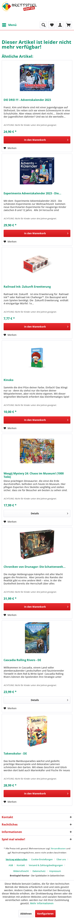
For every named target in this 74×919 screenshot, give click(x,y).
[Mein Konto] (60, 24)
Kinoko (8, 380)
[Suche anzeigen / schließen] (43, 24)
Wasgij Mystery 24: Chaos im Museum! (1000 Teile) (34, 475)
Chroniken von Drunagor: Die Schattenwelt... (35, 567)
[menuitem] (9, 24)
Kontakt (21, 865)
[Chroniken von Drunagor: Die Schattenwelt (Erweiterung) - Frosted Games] (37, 544)
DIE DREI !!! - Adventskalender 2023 (27, 100)
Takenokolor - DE (15, 753)
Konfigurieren (45, 913)
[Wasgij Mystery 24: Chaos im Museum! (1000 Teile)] (37, 451)
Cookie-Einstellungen (42, 859)
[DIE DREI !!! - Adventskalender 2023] (37, 77)
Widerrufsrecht (21, 871)
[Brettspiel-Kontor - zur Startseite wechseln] (19, 11)
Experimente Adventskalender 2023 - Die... (32, 193)
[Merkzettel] (51, 24)
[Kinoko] (37, 357)
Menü (12, 25)
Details (35, 513)
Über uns (61, 859)
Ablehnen (26, 913)
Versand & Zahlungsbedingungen (46, 865)
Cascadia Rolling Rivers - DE (22, 660)
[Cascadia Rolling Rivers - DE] (37, 637)
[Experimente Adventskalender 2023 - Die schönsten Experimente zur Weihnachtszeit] (37, 171)
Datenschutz (39, 871)
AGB (11, 865)
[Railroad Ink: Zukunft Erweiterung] (37, 264)
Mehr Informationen (42, 903)
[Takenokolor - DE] (37, 731)
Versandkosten (58, 848)
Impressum (55, 871)
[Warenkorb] (68, 24)
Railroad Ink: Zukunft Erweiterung (27, 287)
